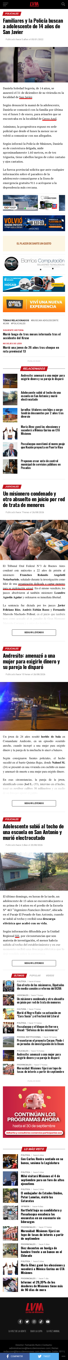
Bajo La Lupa (36, 1331)
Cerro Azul (49, 119)
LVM (6, 323)
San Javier (25, 97)
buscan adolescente (45, 320)
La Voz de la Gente (17, 1331)
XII (17, 936)
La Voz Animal (53, 1331)
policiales (18, 323)
